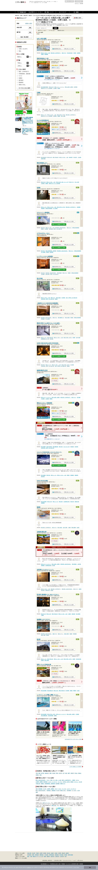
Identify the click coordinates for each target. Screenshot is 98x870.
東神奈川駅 (77, 501)
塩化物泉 (58, 783)
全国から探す (28, 23)
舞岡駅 (51, 398)
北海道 (55, 853)
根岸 (66, 773)
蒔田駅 (42, 54)
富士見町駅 (78, 613)
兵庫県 (41, 853)
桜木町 (53, 773)
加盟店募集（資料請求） (47, 860)
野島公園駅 (74, 527)
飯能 (45, 856)
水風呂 (73, 780)
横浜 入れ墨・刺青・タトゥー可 (62, 182)
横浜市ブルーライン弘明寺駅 (46, 88)
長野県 (59, 853)
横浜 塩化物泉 (49, 446)
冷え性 (80, 781)
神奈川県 (29, 853)
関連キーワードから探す (21, 858)
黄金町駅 (43, 208)
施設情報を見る (57, 48)
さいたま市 (40, 856)
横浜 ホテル (69, 227)
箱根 (33, 854)
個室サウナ (62, 783)
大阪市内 (52, 856)
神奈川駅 (43, 476)
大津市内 (62, 856)
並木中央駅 (78, 337)
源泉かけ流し (63, 790)
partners (29, 867)
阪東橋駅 (46, 54)
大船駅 (69, 613)
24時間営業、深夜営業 (50, 783)
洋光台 (75, 773)
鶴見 (39, 773)
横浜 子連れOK (55, 157)
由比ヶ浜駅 (43, 635)
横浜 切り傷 (43, 613)
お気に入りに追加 (70, 48)
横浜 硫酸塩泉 (55, 446)
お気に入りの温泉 (69, 1)
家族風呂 (21, 82)
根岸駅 (74, 53)
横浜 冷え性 (51, 87)
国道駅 (42, 660)
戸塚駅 (42, 615)
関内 (57, 773)
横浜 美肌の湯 (43, 157)
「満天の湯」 (54, 805)
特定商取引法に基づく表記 (55, 863)
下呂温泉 (46, 854)
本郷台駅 (73, 613)
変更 (30, 27)
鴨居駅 (74, 690)
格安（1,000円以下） (66, 780)
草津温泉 (29, 854)
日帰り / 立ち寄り (23, 48)
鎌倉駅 (71, 633)
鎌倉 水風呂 (66, 633)
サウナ (48, 780)
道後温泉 (57, 854)
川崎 (37, 773)
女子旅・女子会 (66, 781)
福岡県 (67, 853)
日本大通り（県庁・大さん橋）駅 (55, 229)
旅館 (37, 792)
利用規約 (63, 863)
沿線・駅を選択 (24, 37)
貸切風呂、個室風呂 (51, 790)
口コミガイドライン (67, 860)
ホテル (77, 780)
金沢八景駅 (65, 527)
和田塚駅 (75, 633)
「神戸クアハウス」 (46, 802)
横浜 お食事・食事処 (69, 87)
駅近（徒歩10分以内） (41, 780)
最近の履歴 (79, 1)
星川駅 (53, 565)
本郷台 (37, 775)
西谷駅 (71, 690)
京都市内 (57, 856)
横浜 (51, 773)
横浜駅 (68, 475)
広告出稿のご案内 (58, 860)
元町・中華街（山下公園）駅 (71, 297)
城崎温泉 (42, 854)
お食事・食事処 (39, 781)
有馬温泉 (37, 854)
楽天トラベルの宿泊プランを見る (58, 224)
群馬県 (44, 853)
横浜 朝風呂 (59, 272)
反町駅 (80, 589)
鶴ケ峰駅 (67, 690)
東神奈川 (47, 773)
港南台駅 (70, 157)
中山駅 (78, 690)
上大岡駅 (55, 88)
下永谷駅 (43, 398)
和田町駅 (43, 565)
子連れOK (38, 783)
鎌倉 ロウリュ (60, 633)
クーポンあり (52, 30)
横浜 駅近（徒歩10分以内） (60, 227)
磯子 (69, 773)
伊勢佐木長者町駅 (48, 208)
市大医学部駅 (50, 715)
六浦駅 (69, 527)
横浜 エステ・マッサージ (59, 87)
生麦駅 (73, 659)
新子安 (42, 773)
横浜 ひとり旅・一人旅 (45, 53)
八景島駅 (77, 714)
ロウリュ (76, 781)
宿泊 (51, 780)
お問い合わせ (80, 860)
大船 (40, 775)
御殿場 (48, 856)
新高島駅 (72, 475)
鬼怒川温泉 (70, 854)
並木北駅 (51, 338)
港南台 (79, 773)
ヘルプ (74, 860)
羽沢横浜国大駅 (48, 565)
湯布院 (65, 854)
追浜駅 (78, 527)
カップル (60, 781)
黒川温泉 (61, 854)
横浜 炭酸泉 (43, 446)
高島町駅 (76, 475)
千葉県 (37, 853)
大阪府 (52, 853)
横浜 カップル (43, 114)
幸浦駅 (73, 337)
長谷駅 (47, 635)
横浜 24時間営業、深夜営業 (51, 250)
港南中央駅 (43, 158)
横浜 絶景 (61, 501)
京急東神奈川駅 (66, 501)
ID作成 (81, 3)
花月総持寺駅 (78, 659)
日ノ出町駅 (55, 208)
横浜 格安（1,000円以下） (56, 53)
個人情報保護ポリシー (45, 863)
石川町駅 (46, 229)
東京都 (48, 853)
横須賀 (34, 856)
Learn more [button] (76, 867)
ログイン (77, 3)
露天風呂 (45, 781)
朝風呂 (42, 783)
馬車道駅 (43, 318)
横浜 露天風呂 (70, 53)
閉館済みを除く (61, 30)
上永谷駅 (79, 157)
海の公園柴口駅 (44, 715)
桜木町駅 (51, 252)
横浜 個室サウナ (61, 317)
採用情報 (81, 863)
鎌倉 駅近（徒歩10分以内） (46, 633)
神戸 (66, 856)
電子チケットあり (42, 30)
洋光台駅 (75, 157)
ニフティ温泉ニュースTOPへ (75, 766)
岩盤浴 (71, 781)
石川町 (60, 773)
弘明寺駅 (75, 87)
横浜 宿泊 (43, 227)
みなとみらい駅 (66, 446)
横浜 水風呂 (58, 297)
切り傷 (57, 790)
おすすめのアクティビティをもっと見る (73, 739)
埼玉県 (33, 853)
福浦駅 (55, 715)
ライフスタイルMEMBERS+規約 (72, 863)
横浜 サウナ (64, 53)
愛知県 (63, 853)
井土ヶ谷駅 (63, 116)
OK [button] (90, 867)
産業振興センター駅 (45, 338)
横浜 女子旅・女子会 (61, 114)
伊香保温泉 (51, 854)
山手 (64, 773)
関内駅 (42, 229)
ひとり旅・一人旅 (57, 780)
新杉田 (72, 773)
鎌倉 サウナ (55, 633)
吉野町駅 (78, 53)
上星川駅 (79, 564)
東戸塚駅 (78, 397)
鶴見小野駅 (47, 660)
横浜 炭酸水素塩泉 (44, 87)
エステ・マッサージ (52, 781)
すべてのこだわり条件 (24, 88)
